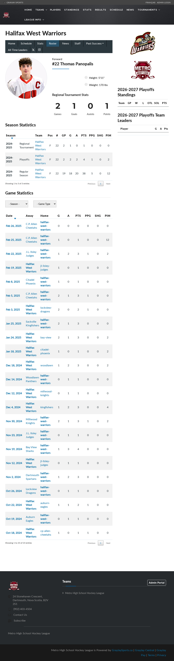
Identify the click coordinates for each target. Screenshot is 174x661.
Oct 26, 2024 (14, 491)
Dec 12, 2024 (14, 393)
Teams (39, 9)
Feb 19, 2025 (13, 268)
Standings (71, 9)
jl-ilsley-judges (45, 267)
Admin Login (164, 2)
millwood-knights (46, 393)
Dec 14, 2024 (14, 379)
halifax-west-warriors (45, 225)
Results (100, 9)
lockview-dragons (46, 309)
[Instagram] (39, 50)
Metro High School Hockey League (84, 593)
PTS (84, 135)
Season (11, 135)
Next (108, 183)
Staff (78, 43)
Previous (91, 183)
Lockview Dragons (31, 491)
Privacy (161, 655)
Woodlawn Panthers (32, 379)
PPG (92, 135)
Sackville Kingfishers (32, 323)
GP (64, 135)
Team (38, 135)
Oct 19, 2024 (14, 519)
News (130, 9)
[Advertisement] (143, 159)
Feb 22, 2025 (13, 254)
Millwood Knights (31, 421)
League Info (32, 19)
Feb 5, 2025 (13, 295)
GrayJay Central (144, 650)
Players (55, 9)
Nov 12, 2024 (14, 463)
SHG (100, 135)
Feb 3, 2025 (13, 309)
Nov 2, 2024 (13, 477)
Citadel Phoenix (31, 281)
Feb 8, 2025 (13, 281)
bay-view (45, 337)
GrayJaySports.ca (122, 650)
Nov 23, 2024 (14, 435)
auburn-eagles (45, 505)
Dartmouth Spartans (32, 477)
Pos (50, 135)
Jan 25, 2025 (13, 323)
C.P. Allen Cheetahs (31, 226)
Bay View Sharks (31, 449)
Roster (53, 43)
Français (151, 2)
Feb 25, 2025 (13, 240)
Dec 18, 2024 (14, 365)
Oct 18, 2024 (14, 533)
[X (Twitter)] (33, 49)
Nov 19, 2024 (14, 449)
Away (29, 216)
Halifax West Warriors (40, 145)
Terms (151, 655)
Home (28, 9)
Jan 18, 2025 (13, 351)
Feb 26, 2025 (13, 226)
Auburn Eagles (30, 519)
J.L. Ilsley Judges (31, 253)
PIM (108, 135)
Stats (87, 9)
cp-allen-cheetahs (45, 532)
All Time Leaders (17, 50)
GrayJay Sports (14, 2)
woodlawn (46, 365)
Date (9, 216)
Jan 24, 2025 (13, 337)
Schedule (116, 9)
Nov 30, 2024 (14, 421)
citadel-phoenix (45, 351)
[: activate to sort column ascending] (26, 135)
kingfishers (46, 407)
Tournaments (147, 9)
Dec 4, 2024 (13, 407)
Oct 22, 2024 (14, 505)
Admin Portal (156, 582)
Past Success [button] (94, 43)
